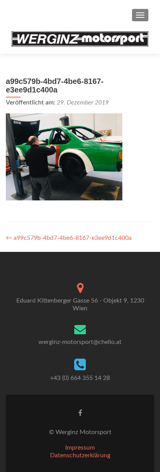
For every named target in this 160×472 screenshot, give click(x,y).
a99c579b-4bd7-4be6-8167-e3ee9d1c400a (69, 238)
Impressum (80, 448)
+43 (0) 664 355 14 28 (80, 378)
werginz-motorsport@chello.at (80, 342)
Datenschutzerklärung (80, 455)
